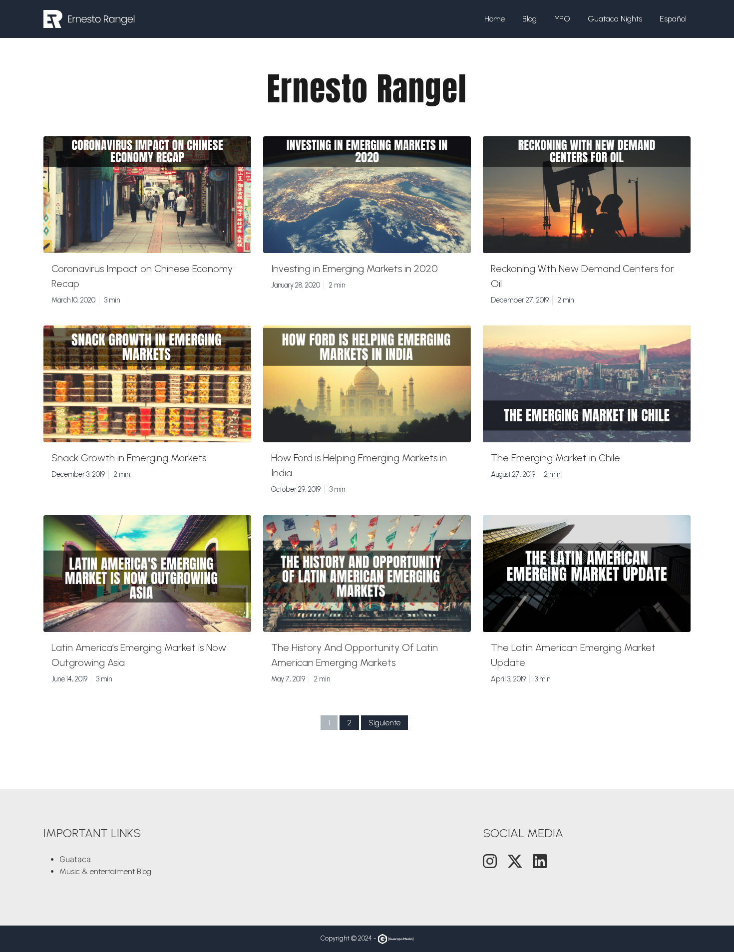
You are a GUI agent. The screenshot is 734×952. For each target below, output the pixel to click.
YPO (562, 18)
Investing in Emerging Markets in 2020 (354, 269)
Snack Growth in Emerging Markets (128, 458)
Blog (529, 18)
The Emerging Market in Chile (555, 458)
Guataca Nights (615, 18)
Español (673, 18)
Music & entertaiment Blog (105, 871)
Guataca (75, 859)
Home (494, 18)
